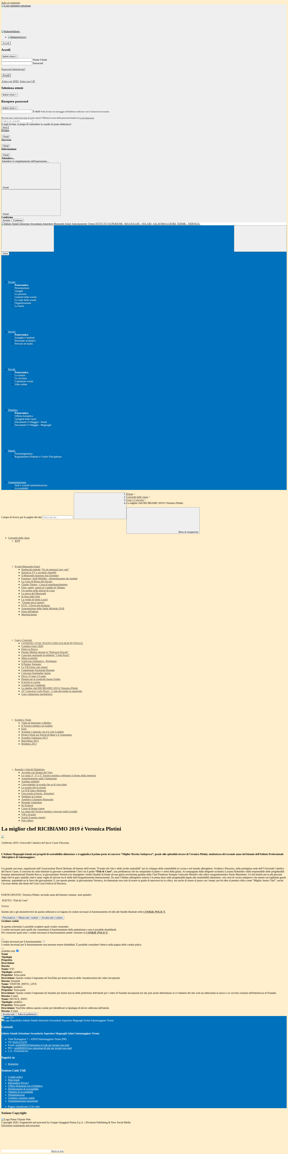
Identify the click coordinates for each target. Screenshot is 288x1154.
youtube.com (8, 951)
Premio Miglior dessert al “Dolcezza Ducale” (45, 652)
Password (38, 63)
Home (129, 494)
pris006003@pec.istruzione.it (43, 1048)
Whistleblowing (16, 1095)
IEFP (17, 540)
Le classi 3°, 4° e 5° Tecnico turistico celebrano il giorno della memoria (58, 775)
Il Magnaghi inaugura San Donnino (40, 575)
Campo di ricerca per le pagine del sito (21, 517)
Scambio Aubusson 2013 (34, 737)
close (5, 253)
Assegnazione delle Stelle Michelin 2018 (42, 608)
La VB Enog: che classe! (34, 667)
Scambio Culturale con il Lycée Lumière (42, 731)
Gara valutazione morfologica (36, 694)
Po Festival (27, 805)
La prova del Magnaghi (33, 593)
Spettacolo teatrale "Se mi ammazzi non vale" (45, 569)
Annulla (6, 220)
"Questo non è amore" (33, 602)
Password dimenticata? (13, 69)
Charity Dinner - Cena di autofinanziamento (44, 584)
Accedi (6, 43)
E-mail (36, 111)
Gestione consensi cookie (21, 1098)
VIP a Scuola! (28, 814)
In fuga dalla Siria (30, 596)
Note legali (14, 1080)
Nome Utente (40, 59)
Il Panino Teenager (31, 664)
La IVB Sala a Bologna (33, 790)
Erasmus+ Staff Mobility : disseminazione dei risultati (49, 578)
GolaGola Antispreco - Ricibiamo (39, 661)
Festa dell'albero (29, 611)
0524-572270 (20, 1042)
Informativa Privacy (18, 1083)
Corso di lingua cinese (33, 808)
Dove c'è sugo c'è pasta (33, 676)
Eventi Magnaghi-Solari (27, 566)
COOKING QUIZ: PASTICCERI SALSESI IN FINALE (52, 643)
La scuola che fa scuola (33, 787)
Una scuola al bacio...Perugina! (37, 793)
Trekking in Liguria (31, 796)
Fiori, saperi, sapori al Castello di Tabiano (43, 587)
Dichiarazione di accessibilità (23, 1089)
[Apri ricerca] (260, 238)
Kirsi (23, 728)
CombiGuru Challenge (33, 685)
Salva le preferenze (27, 1014)
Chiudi (6, 136)
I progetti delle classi (137, 497)
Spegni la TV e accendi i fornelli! (38, 572)
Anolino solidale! (30, 781)
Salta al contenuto (10, 2)
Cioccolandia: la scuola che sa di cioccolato (44, 784)
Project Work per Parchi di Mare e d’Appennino (46, 734)
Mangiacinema (29, 614)
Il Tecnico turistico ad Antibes (37, 725)
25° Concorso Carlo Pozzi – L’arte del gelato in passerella (51, 691)
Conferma (17, 220)
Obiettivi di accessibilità (20, 1092)
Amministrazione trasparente (23, 1101)
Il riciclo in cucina (30, 682)
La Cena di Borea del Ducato (36, 581)
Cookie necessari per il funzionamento (21, 941)
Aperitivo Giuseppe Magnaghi (37, 799)
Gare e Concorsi (135, 500)
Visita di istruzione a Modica (36, 722)
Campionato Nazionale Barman (37, 670)
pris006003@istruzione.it (42, 1045)
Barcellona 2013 (30, 740)
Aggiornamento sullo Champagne (39, 778)
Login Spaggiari (87, 118)
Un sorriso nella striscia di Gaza (38, 590)
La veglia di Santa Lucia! (34, 599)
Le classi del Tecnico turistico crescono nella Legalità (49, 811)
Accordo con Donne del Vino (36, 772)
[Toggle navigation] (27, 238)
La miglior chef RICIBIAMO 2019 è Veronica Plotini (49, 688)
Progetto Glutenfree (31, 802)
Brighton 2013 (29, 743)
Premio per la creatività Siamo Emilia (40, 679)
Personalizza (9, 918)
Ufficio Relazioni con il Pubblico (25, 1086)
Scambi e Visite (23, 719)
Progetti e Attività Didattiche (30, 769)
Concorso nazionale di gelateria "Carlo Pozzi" (45, 655)
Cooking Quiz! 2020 (32, 646)
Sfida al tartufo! (29, 658)
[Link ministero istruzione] (16, 5)
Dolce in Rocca (29, 649)
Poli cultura (27, 820)
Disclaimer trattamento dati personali (20, 1125)
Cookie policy (15, 1077)
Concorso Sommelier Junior (36, 673)
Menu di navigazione (188, 532)
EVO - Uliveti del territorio (35, 605)
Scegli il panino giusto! (33, 817)
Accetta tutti (52, 918)
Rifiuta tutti (28, 918)
